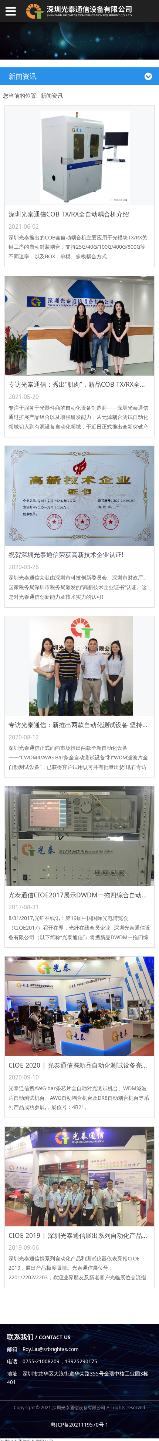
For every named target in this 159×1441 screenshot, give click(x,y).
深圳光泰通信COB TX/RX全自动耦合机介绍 (69, 214)
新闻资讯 (52, 95)
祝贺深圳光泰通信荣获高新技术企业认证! (66, 554)
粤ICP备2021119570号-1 (79, 1424)
